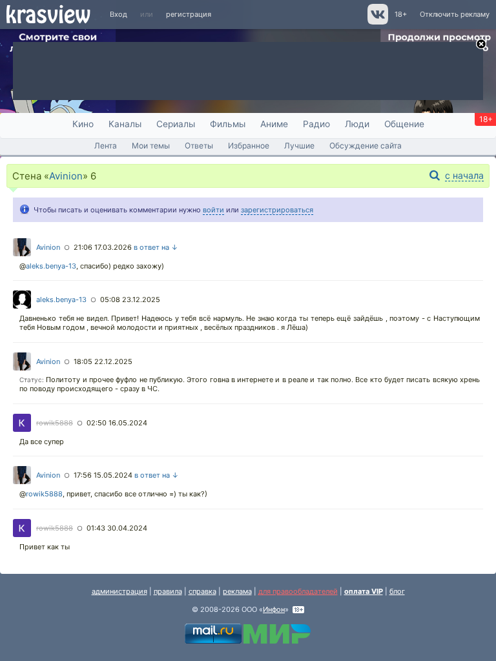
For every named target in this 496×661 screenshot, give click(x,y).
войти (213, 209)
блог (397, 591)
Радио (316, 124)
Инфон (274, 609)
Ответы (199, 145)
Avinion (66, 176)
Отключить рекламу (455, 14)
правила (168, 591)
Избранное (248, 145)
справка (202, 591)
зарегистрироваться (277, 209)
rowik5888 (54, 422)
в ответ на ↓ (156, 247)
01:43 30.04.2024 (117, 528)
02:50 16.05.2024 (117, 422)
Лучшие (299, 145)
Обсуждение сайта (365, 145)
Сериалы (175, 124)
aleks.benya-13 (51, 265)
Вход (118, 14)
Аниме (274, 124)
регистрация (188, 14)
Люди (357, 124)
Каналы (124, 124)
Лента (105, 145)
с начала (464, 175)
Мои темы (151, 145)
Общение (404, 124)
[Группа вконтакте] (377, 21)
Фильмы (227, 124)
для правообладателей (298, 591)
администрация (119, 591)
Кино (83, 124)
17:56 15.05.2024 (103, 475)
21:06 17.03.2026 (103, 247)
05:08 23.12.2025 (130, 299)
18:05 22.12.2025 (103, 361)
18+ (401, 14)
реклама (237, 591)
